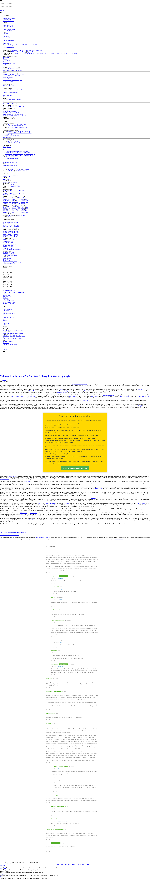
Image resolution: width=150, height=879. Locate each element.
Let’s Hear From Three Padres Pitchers (9, 535)
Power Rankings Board (9, 302)
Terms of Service (80, 864)
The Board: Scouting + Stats (10, 261)
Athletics (23, 200)
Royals (13, 199)
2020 (20, 106)
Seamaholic (60, 578)
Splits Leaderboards (8, 134)
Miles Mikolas (141, 389)
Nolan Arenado (145, 396)
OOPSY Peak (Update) (16, 70)
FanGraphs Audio (17, 53)
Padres (22, 210)
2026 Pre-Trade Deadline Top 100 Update (13, 292)
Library (5, 307)
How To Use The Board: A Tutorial (12, 262)
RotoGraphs (6, 43)
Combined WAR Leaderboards (10, 175)
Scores (4, 319)
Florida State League (28, 155)
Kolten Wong (72, 396)
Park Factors (6, 310)
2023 (10, 106)
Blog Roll (5, 33)
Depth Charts (6, 60)
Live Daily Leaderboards (9, 101)
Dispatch (19, 52)
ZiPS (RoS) (6, 74)
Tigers (13, 200)
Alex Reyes (66, 503)
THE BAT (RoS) (7, 80)
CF (20, 215)
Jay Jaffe (4, 380)
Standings (5, 320)
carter (61, 642)
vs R (11, 185)
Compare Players (19, 131)
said (130, 407)
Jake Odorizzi (33, 396)
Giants (22, 209)
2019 (23, 106)
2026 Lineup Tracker (8, 248)
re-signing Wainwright (108, 395)
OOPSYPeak (6, 70)
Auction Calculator (7, 26)
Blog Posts (13, 30)
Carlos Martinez (33, 391)
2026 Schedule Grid (8, 245)
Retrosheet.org (3, 877)
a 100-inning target (141, 503)
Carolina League (18, 155)
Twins (13, 202)
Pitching (9, 147)
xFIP (6, 333)
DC (10, 197)
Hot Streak (5, 298)
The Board (5, 259)
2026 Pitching (13, 162)
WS (12, 169)
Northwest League (30, 154)
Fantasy (24, 52)
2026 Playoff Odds (7, 112)
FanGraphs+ (38, 50)
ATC (4, 61)
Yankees (5, 203)
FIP (4, 333)
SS (13, 215)
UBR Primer (10, 338)
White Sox (14, 203)
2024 (7, 106)
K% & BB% (17, 330)
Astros (22, 199)
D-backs (23, 206)
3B (15, 215)
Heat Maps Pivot (7, 296)
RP (10, 216)
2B (11, 215)
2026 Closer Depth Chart (9, 239)
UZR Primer (6, 336)
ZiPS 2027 (5, 85)
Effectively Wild (12, 37)
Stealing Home (56, 53)
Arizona (8, 156)
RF (22, 215)
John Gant (39, 503)
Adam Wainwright (61, 392)
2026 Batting (6, 162)
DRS (11, 336)
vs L (8, 185)
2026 (8, 124)
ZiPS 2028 (11, 85)
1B (9, 215)
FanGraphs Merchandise (9, 18)
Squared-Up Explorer (8, 303)
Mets (4, 209)
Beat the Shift (34, 45)
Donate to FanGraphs (8, 21)
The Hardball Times (16, 50)
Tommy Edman (98, 488)
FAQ (8, 30)
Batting (5, 147)
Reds (13, 212)
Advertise (73, 864)
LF (17, 215)
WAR (4, 338)
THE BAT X (12, 63)
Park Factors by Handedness (10, 344)
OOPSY (5, 64)
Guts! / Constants (7, 309)
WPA (14, 338)
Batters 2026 (6, 182)
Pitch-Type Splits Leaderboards (11, 135)
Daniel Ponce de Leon (50, 503)
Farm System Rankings (9, 263)
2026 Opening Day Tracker (10, 255)
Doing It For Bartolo (66, 53)
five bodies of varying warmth (24, 397)
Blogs (4, 324)
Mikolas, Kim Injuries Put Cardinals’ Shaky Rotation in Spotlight (35, 376)
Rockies (23, 212)
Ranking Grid (10, 131)
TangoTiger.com (4, 874)
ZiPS (4, 57)
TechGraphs (32, 50)
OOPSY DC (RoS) (8, 81)
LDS (19, 169)
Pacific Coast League (22, 151)
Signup (5, 30)
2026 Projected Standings (9, 111)
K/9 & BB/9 (15, 333)
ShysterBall (30, 52)
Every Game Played (8, 89)
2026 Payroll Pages (8, 242)
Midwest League (9, 154)
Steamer (5, 59)
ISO (12, 330)
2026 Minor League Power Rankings (12, 249)
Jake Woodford (33, 513)
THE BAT (5, 63)
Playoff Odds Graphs (18, 112)
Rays (4, 200)
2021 (17, 106)
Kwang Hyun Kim (12, 476)
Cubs (13, 209)
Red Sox (5, 202)
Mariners (23, 202)
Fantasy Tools (6, 323)
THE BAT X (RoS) (17, 80)
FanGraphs (6, 36)
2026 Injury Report (8, 241)
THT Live (13, 52)
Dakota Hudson (88, 391)
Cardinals (14, 208)
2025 (4, 106)
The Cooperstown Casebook (43, 537)
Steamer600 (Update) (15, 68)
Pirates (13, 210)
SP (8, 216)
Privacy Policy (89, 864)
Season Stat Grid (7, 137)
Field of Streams (26, 45)
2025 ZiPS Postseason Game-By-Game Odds (14, 115)
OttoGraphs (74, 53)
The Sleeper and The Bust (14, 45)
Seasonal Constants (8, 341)
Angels (22, 197)
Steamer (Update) (15, 75)
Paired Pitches (6, 299)
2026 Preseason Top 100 (9, 290)
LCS (15, 169)
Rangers (23, 203)
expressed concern (4, 479)
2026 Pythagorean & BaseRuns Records (13, 114)
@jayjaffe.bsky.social (117, 539)
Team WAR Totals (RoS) (9, 194)
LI (17, 338)
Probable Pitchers (16, 99)
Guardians (14, 197)
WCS (23, 169)
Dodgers (23, 208)
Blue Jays (5, 197)
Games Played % (18, 89)
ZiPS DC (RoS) (21, 74)
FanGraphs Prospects (8, 40)
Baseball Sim (6, 295)
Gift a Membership (7, 19)
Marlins (5, 208)
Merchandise (6, 315)
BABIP (10, 333)
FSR (14, 336)
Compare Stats (27, 131)
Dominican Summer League (12, 158)
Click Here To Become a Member (75, 468)
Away (17, 185)
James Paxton (15, 396)
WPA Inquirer (6, 179)
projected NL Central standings (79, 384)
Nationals (5, 210)
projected (60, 389)
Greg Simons (62, 589)
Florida (12, 156)
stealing (139, 396)
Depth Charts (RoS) (8, 77)
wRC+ (9, 330)
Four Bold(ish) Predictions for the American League (13, 532)
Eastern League (9, 152)
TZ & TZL (18, 336)
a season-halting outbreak (66, 391)
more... (22, 330)
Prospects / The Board (8, 317)
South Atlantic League (19, 154)
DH (24, 215)
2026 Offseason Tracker (9, 254)
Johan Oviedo (23, 513)
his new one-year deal (125, 396)
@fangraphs (60, 864)
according (93, 498)
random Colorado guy (62, 808)
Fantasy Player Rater (8, 25)
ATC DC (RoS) (7, 78)
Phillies (5, 212)
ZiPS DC (8, 57)
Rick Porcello (32, 519)
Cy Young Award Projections (10, 92)
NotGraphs (25, 50)
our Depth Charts (85, 400)
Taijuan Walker (23, 396)
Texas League (26, 152)
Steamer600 (6, 68)
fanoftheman (62, 783)
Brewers (14, 206)
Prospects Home (7, 258)
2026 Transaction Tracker (9, 244)
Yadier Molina (94, 396)
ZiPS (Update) (13, 74)
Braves (5, 206)
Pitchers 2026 (13, 182)
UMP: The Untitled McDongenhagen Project (40, 53)
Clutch (20, 338)
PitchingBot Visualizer (8, 300)
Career (24, 124)
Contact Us (67, 864)
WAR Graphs (6, 176)
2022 (13, 106)
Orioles (5, 199)
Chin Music (25, 53)
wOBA (5, 330)
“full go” (140, 406)
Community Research (8, 47)
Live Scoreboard (7, 99)
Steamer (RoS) (6, 75)
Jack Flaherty (26, 481)
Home (14, 185)
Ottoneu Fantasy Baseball (9, 29)
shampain (60, 768)
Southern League (18, 152)
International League (12, 151)
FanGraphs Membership (9, 16)
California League (9, 155)
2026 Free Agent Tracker (9, 252)
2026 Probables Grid (8, 247)
